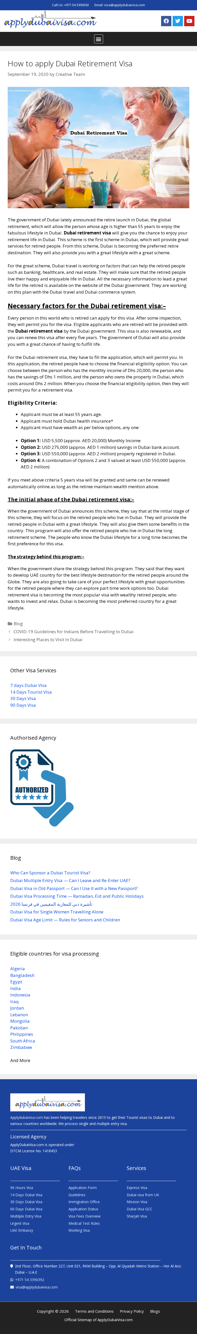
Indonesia (20, 995)
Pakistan (19, 1028)
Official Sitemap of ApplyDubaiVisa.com (98, 1319)
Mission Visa (137, 1201)
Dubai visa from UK (143, 1194)
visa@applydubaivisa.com (124, 5)
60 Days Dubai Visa (26, 1208)
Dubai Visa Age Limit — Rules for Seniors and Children (65, 920)
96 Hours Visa (21, 1187)
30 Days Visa (23, 698)
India (15, 988)
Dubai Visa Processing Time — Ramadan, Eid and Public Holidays (77, 896)
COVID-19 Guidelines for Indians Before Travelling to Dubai (74, 631)
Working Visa (79, 1230)
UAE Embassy (21, 1230)
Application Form (82, 1187)
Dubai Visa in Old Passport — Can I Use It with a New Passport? (74, 888)
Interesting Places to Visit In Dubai (48, 639)
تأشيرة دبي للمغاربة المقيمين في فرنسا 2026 (51, 904)
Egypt (16, 982)
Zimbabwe (21, 1047)
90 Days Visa (23, 705)
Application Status (83, 1208)
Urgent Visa (19, 1223)
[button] (98, 38)
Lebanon (19, 1015)
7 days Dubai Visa (28, 685)
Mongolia (20, 1021)
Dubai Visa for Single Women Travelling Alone (56, 912)
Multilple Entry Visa (25, 1216)
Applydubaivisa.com (26, 1117)
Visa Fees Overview (84, 1216)
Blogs (155, 1311)
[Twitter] (178, 21)
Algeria (17, 969)
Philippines (21, 1034)
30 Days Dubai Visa (26, 1201)
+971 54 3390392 (77, 5)
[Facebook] (166, 21)
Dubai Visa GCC (139, 1208)
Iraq (14, 1001)
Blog (18, 624)
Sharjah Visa (137, 1216)
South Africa (22, 1041)
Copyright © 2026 (53, 1311)
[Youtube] (189, 21)
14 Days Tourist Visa (31, 692)
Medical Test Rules (84, 1223)
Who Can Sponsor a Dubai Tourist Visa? (50, 873)
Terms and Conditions (94, 1311)
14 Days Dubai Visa (26, 1194)
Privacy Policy (132, 1311)
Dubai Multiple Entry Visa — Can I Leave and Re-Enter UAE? (70, 880)
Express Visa (137, 1187)
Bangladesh (22, 975)
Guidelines (76, 1194)
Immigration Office (84, 1201)
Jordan (17, 1008)
